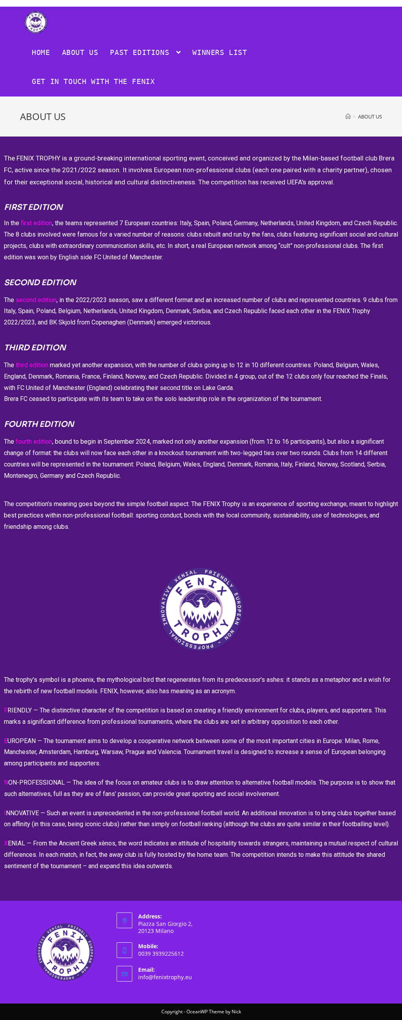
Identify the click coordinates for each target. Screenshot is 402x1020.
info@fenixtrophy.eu (165, 977)
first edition (36, 223)
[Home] (348, 116)
